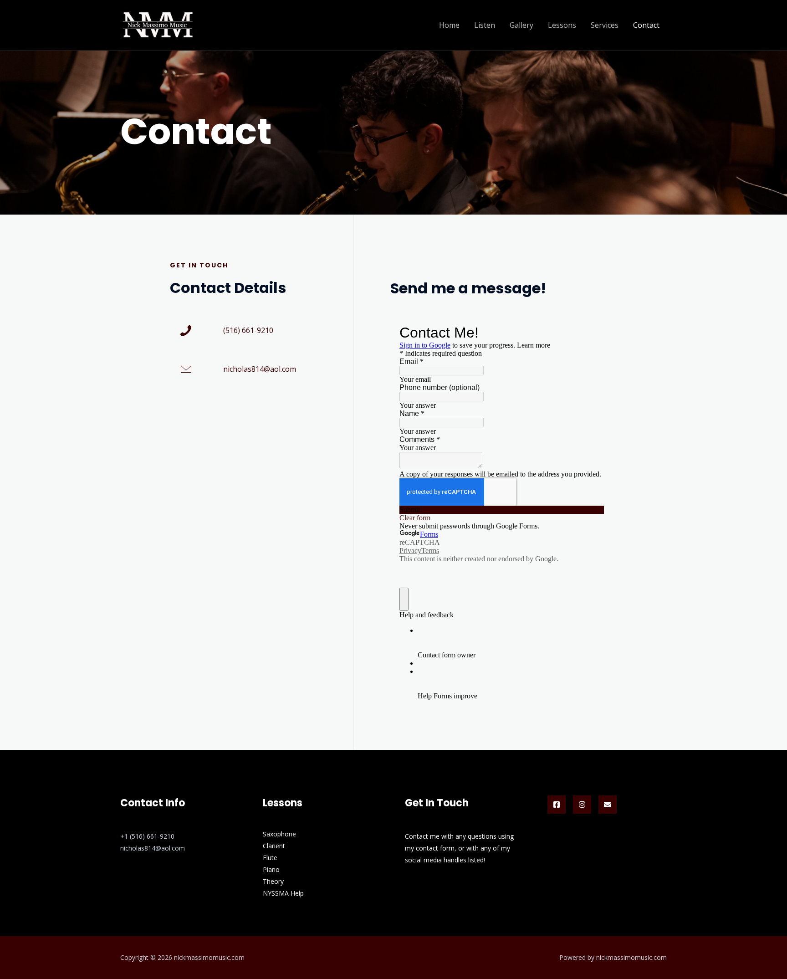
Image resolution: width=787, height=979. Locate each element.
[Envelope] (607, 804)
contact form (435, 848)
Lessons (562, 25)
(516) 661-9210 (248, 330)
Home (449, 25)
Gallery (521, 25)
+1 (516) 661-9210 (147, 836)
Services (604, 25)
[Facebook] (556, 804)
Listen (484, 25)
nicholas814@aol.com (259, 369)
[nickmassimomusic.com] (157, 24)
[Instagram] (582, 804)
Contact (646, 25)
